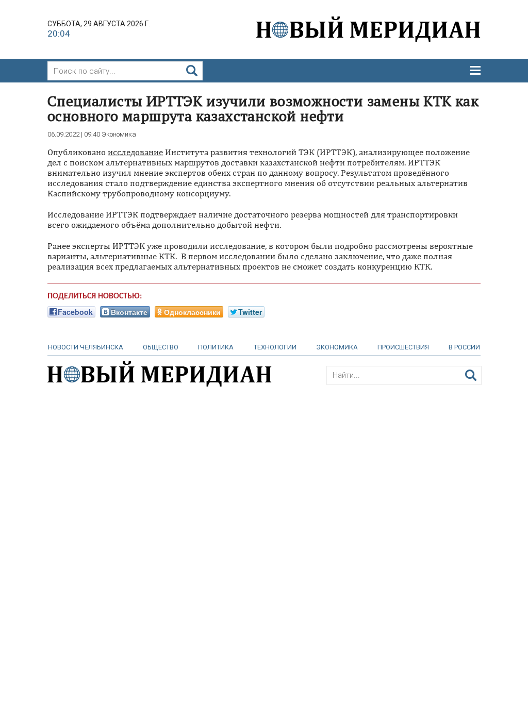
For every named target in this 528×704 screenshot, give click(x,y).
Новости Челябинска (85, 347)
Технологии (275, 347)
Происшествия (403, 347)
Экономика (337, 347)
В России (464, 347)
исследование (135, 152)
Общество (160, 347)
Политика (216, 347)
